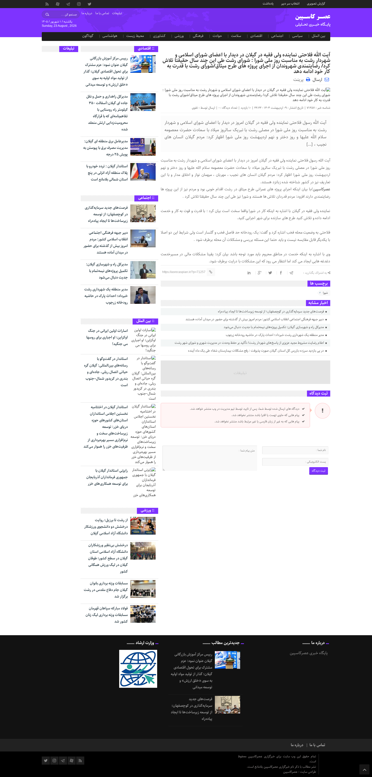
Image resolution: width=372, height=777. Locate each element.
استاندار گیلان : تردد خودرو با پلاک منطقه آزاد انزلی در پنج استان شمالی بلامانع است (107, 172)
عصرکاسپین (321, 189)
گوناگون (87, 36)
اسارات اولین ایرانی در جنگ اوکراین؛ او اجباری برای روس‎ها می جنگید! (107, 337)
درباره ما (86, 13)
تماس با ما (102, 13)
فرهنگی (198, 36)
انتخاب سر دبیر (290, 3)
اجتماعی (277, 36)
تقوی (195, 107)
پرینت (299, 79)
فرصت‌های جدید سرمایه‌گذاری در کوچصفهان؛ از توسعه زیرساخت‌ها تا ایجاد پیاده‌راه (271, 311)
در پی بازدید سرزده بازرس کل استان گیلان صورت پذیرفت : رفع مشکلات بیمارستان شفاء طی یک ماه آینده (256, 351)
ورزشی (179, 36)
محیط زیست (135, 36)
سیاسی (297, 36)
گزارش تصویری (316, 3)
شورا (325, 292)
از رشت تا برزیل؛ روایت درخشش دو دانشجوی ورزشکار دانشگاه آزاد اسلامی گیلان (106, 526)
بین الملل (318, 36)
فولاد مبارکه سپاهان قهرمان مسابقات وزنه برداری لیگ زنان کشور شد (107, 615)
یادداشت (268, 3)
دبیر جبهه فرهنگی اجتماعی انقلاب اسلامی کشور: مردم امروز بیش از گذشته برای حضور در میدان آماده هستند (255, 319)
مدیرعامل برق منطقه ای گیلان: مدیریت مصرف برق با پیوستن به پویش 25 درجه (105, 147)
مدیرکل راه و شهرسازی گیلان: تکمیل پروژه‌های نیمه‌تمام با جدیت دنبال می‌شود (274, 327)
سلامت (236, 36)
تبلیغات (117, 13)
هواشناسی (109, 36)
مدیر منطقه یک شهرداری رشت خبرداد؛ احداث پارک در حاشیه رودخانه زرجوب (275, 335)
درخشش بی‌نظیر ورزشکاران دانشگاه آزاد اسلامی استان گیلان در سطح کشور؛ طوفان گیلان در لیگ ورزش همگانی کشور (108, 558)
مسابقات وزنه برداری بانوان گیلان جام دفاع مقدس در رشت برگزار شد (106, 590)
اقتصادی (256, 36)
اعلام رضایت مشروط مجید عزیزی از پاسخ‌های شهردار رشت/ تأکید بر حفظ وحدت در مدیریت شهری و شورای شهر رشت (250, 343)
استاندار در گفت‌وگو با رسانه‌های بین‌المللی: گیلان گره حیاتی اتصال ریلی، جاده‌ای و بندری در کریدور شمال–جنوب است (106, 372)
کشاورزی (159, 36)
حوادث (217, 36)
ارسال (317, 79)
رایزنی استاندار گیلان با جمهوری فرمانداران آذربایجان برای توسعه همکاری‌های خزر (107, 477)
